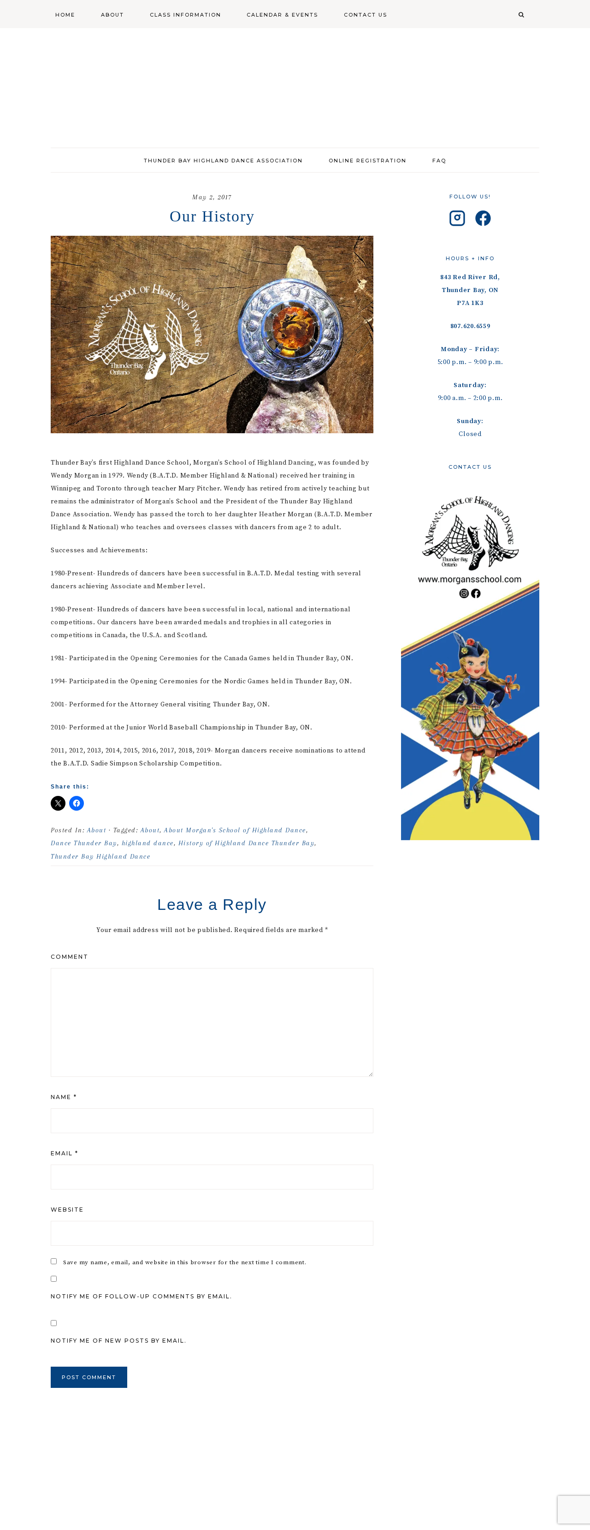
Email (64, 1153)
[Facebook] (483, 220)
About (96, 830)
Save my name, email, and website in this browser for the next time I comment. (185, 1262)
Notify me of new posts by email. (119, 1340)
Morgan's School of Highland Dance (295, 83)
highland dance (148, 843)
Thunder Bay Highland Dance (100, 856)
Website (67, 1209)
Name (64, 1097)
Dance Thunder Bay (84, 843)
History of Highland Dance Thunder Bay (246, 843)
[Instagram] (457, 220)
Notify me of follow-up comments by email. (141, 1296)
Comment (69, 956)
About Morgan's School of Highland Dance (235, 830)
